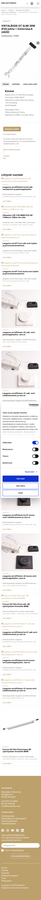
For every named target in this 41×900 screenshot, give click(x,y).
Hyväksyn (14, 850)
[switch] (35, 449)
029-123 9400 (11, 801)
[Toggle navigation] (38, 4)
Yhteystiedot (6, 881)
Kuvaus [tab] (6, 84)
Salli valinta (20, 486)
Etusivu (3, 10)
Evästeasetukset (8, 823)
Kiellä (20, 493)
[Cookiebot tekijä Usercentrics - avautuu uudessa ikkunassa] (29, 405)
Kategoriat (6, 21)
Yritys (3, 878)
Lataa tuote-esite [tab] (30, 84)
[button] (38, 43)
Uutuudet (5, 873)
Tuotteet (10, 10)
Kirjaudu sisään (12, 129)
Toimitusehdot (7, 816)
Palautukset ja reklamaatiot (13, 818)
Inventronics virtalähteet (8, 12)
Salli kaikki (21, 479)
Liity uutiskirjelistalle (21, 856)
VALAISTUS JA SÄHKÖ (22, 10)
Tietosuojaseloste (9, 821)
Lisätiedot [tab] (16, 84)
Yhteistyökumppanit (9, 875)
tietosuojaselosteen (17, 850)
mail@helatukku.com (10, 806)
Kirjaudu (32, 3)
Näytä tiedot (29, 472)
